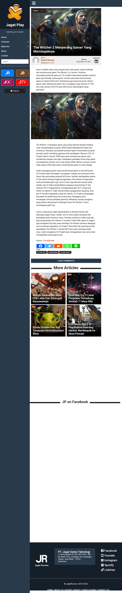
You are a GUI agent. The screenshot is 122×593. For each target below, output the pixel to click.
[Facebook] (40, 246)
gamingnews (53, 252)
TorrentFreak (48, 240)
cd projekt (41, 252)
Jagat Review (41, 565)
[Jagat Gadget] (22, 75)
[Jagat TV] (22, 84)
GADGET (77, 590)
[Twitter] (49, 246)
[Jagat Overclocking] (7, 84)
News (42, 11)
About (3, 51)
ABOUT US (58, 590)
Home (3, 37)
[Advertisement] (76, 383)
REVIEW (68, 590)
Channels (5, 42)
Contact (4, 56)
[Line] (76, 246)
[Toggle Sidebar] (34, 3)
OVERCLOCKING (89, 590)
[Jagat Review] (7, 75)
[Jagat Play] (66, 117)
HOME (50, 590)
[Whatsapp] (67, 246)
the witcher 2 (65, 252)
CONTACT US (103, 590)
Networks (5, 46)
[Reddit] (58, 246)
